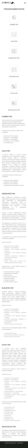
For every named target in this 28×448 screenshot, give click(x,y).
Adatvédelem (20, 443)
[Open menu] (24, 3)
